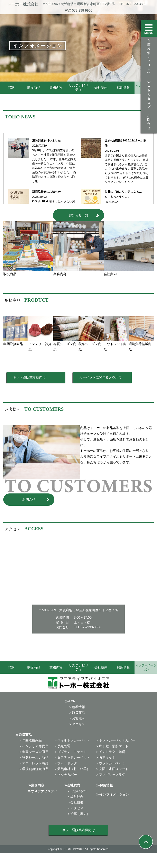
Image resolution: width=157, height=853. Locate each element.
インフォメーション (114, 794)
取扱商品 (33, 87)
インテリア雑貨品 (35, 746)
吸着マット (107, 757)
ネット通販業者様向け (29, 377)
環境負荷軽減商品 (35, 769)
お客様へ (78, 718)
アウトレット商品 (35, 763)
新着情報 (78, 707)
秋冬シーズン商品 (35, 757)
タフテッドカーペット (73, 757)
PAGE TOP (150, 823)
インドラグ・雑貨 (112, 752)
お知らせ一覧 (78, 215)
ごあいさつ (78, 791)
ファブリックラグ (112, 774)
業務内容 (56, 87)
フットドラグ (67, 763)
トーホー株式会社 (22, 4)
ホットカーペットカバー (117, 740)
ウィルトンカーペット (73, 740)
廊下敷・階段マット (113, 746)
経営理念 (76, 796)
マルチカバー (67, 774)
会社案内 (101, 87)
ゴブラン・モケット (72, 752)
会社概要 (76, 802)
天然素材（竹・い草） (73, 769)
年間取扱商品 (32, 740)
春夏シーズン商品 (35, 752)
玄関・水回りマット (113, 769)
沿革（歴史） (80, 813)
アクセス (78, 724)
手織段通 (63, 746)
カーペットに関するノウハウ (100, 377)
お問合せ (28, 499)
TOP (11, 87)
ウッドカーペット (112, 763)
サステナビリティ (78, 87)
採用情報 (123, 87)
